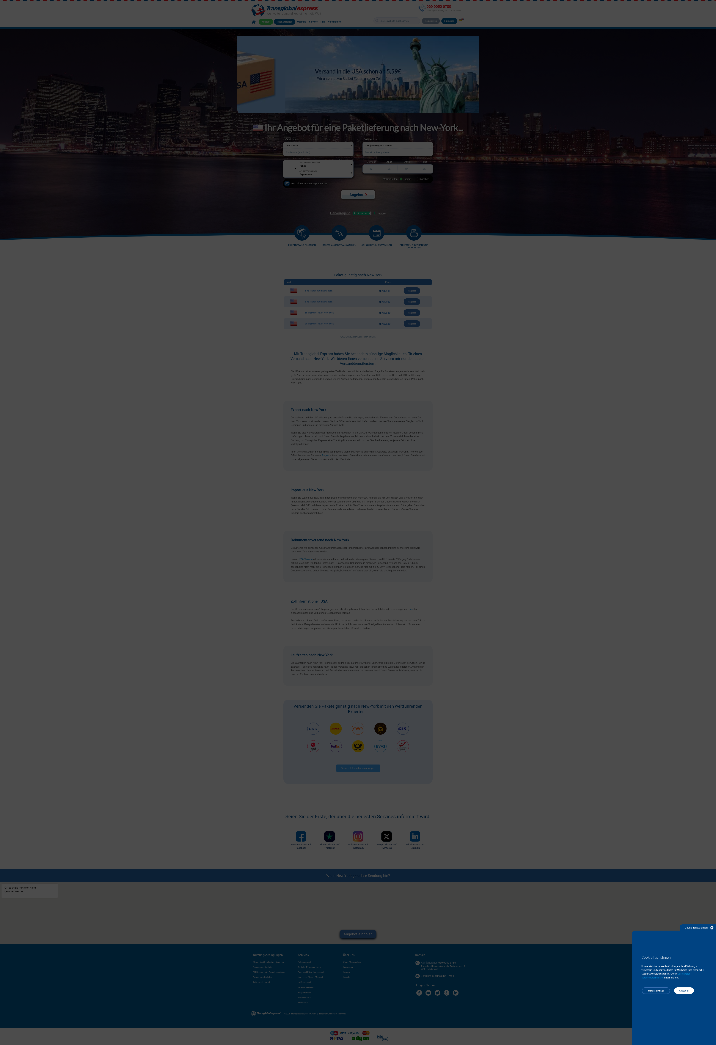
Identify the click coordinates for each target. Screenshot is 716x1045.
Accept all (684, 988)
